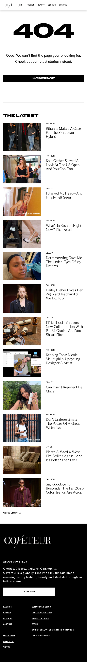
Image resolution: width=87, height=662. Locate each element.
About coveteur (15, 562)
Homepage (44, 78)
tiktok (6, 647)
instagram (9, 635)
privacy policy (40, 618)
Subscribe (29, 591)
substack (8, 641)
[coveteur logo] (13, 5)
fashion (30, 5)
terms (35, 624)
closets (52, 5)
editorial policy (41, 607)
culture (63, 5)
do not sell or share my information (53, 630)
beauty (41, 5)
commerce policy (42, 612)
